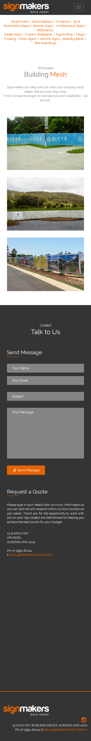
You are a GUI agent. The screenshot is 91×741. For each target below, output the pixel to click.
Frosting (10, 39)
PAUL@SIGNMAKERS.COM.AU (31, 555)
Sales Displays (42, 21)
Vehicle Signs (49, 39)
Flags (80, 34)
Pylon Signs (27, 39)
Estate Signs (13, 34)
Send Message (28, 470)
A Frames (63, 21)
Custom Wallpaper (38, 34)
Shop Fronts (19, 21)
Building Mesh (73, 39)
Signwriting (64, 34)
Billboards (44, 30)
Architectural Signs (70, 25)
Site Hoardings (45, 43)
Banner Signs (43, 25)
